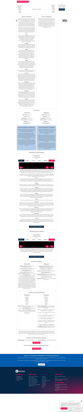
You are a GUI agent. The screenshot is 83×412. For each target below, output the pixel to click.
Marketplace (39, 20)
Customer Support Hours (26, 270)
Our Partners (53, 20)
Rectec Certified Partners (45, 380)
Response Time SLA (40, 278)
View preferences (78, 408)
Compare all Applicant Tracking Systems (36, 226)
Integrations (46, 160)
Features (39, 160)
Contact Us (43, 376)
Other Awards (39, 326)
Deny (71, 408)
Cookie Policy (70, 410)
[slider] (33, 167)
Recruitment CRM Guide (58, 380)
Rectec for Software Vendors (33, 380)
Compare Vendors (36, 342)
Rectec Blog (44, 379)
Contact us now (41, 364)
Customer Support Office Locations (25, 268)
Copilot (32, 20)
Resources (46, 20)
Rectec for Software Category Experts (34, 384)
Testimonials (44, 384)
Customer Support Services (25, 272)
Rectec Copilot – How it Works (33, 376)
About (21, 160)
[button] (81, 401)
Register (59, 20)
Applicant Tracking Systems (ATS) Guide (61, 379)
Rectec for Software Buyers (33, 379)
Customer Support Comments (23, 273)
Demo (52, 160)
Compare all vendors (36, 348)
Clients (33, 160)
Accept (64, 408)
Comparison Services (32, 385)
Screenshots (27, 160)
